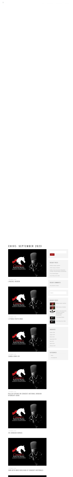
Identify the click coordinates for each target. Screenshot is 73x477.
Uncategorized (54, 357)
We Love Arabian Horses (13, 433)
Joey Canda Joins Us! (12, 356)
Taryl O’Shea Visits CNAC (14, 319)
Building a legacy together (55, 265)
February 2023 (52, 345)
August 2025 (52, 334)
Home (43, 3)
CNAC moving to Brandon (55, 267)
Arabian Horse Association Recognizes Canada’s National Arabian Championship (58, 270)
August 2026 (52, 332)
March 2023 (52, 343)
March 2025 (52, 336)
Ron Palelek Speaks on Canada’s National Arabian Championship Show (23, 394)
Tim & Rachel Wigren (12, 281)
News (52, 355)
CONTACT (67, 3)
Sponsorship (59, 3)
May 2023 (52, 341)
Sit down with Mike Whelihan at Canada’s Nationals (24, 470)
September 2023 (53, 339)
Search (52, 254)
